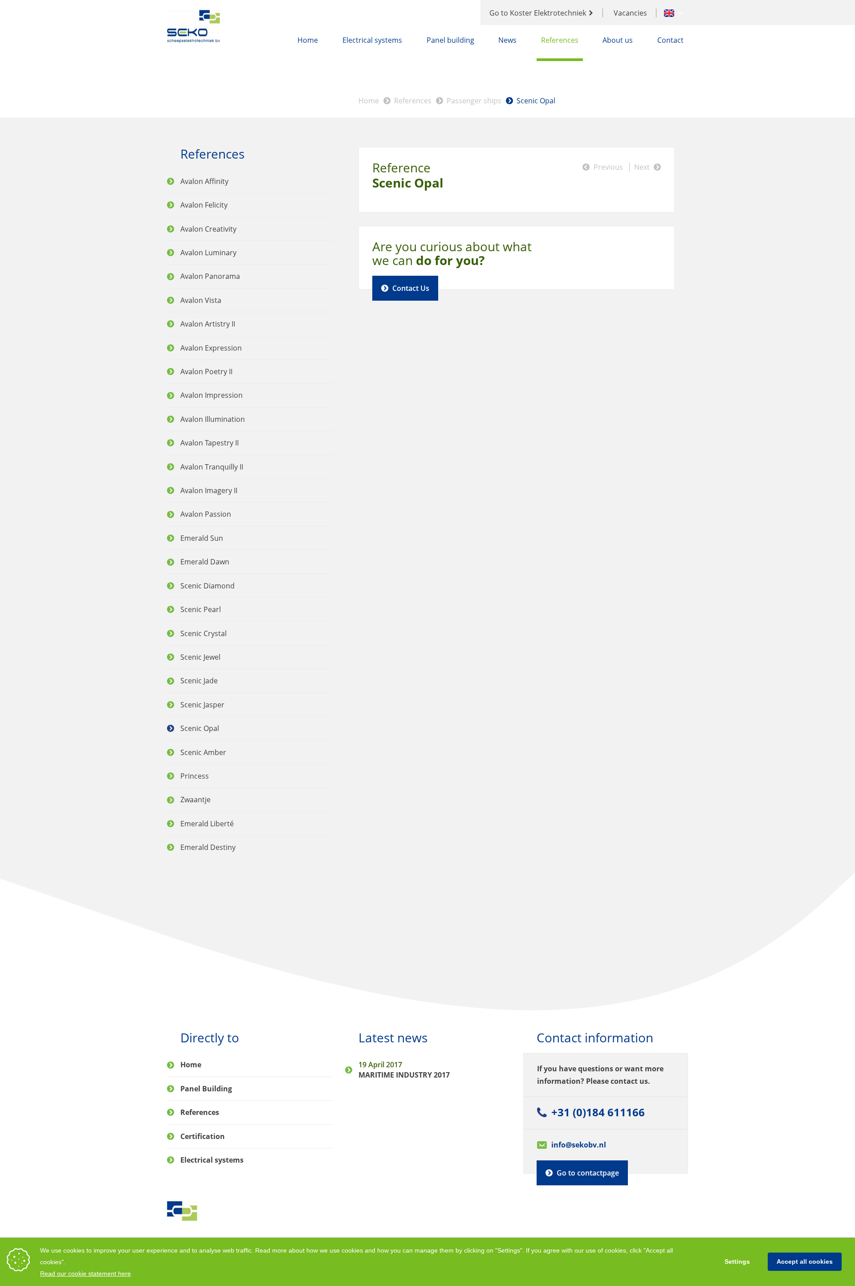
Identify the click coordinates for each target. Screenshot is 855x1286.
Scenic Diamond (207, 586)
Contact (670, 40)
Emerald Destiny (208, 847)
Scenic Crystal (203, 633)
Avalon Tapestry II (209, 443)
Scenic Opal (536, 101)
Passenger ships (474, 101)
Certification (202, 1136)
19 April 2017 (380, 1065)
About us (618, 40)
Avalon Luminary (208, 252)
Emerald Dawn (204, 562)
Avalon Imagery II (208, 490)
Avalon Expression (211, 348)
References (559, 40)
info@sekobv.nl (578, 1145)
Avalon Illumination (212, 419)
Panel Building (206, 1089)
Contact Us (410, 288)
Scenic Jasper (202, 705)
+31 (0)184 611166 (598, 1112)
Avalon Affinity (204, 181)
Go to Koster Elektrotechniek (537, 12)
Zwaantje (195, 799)
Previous (608, 167)
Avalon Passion (205, 514)
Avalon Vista (200, 300)
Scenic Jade (199, 681)
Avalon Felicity (204, 205)
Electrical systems (372, 40)
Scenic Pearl (200, 609)
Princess (194, 776)
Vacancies (630, 12)
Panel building (450, 40)
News (507, 40)
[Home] (194, 26)
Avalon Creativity (208, 229)
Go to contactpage (588, 1173)
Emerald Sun (201, 538)
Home (307, 40)
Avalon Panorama (210, 276)
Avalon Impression (211, 395)
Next (642, 167)
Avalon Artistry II (207, 324)
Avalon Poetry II (206, 371)
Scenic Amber (203, 752)
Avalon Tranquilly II (211, 467)
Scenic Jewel (200, 657)
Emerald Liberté (207, 824)
